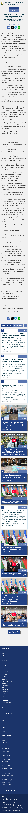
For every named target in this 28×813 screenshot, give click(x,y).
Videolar (3, 727)
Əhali (3, 658)
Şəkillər (3, 725)
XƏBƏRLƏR (19, 325)
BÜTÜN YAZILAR (6, 325)
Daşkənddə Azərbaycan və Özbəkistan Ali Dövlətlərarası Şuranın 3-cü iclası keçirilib (13, 624)
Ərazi (3, 655)
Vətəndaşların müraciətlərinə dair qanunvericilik (6, 759)
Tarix (3, 653)
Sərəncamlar (14, 10)
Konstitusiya (4, 660)
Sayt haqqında (5, 798)
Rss (14, 790)
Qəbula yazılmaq (5, 771)
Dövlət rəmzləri (5, 663)
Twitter (11, 790)
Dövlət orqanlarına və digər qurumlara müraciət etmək (7, 775)
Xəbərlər (3, 722)
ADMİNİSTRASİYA (6, 735)
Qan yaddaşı (4, 676)
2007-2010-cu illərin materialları (9, 799)
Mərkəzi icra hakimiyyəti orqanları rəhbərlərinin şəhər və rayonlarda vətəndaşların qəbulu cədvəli (7, 783)
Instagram (2, 790)
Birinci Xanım (4, 709)
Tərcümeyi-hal (5, 707)
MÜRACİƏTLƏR (6, 749)
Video (3, 696)
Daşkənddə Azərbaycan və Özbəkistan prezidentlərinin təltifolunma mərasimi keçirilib (14, 574)
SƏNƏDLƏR (14, 8)
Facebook (8, 790)
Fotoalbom (4, 693)
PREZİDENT (5, 700)
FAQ (3, 796)
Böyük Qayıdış (5, 674)
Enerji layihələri (5, 679)
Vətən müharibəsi (5, 672)
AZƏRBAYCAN (5, 648)
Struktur (3, 740)
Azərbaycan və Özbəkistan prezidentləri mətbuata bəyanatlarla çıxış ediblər (12, 501)
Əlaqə (3, 745)
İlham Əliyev (15, 4)
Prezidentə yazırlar (6, 755)
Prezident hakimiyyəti (6, 702)
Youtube (6, 790)
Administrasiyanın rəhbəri (7, 737)
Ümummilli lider (5, 650)
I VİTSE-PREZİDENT (7, 714)
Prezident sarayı (5, 742)
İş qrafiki (4, 705)
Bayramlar (4, 665)
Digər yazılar (15, 632)
